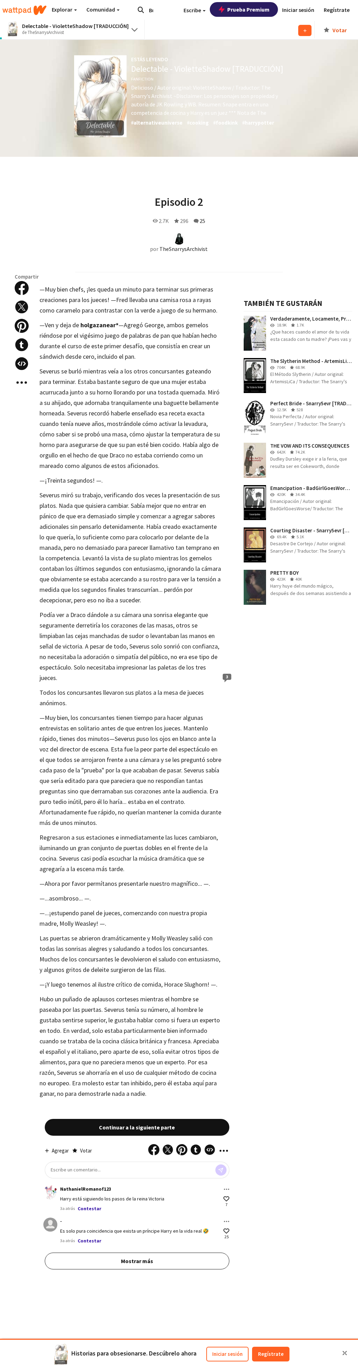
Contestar (89, 1208)
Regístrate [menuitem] (337, 9)
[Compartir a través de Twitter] (22, 307)
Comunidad (101, 9)
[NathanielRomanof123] (50, 1192)
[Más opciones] (226, 1189)
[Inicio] (24, 10)
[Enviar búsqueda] (141, 9)
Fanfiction (142, 79)
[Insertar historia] (22, 364)
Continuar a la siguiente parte (137, 1127)
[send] (221, 1170)
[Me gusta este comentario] (226, 1199)
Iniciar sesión (227, 1354)
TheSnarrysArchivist (183, 248)
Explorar (62, 9)
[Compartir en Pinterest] (22, 326)
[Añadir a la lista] (305, 30)
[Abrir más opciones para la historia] (22, 383)
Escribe (193, 10)
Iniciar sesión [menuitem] (298, 9)
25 (202, 220)
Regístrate (271, 1354)
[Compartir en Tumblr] (22, 345)
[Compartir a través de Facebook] (22, 288)
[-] (50, 1225)
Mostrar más (137, 1261)
